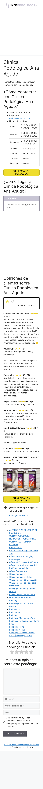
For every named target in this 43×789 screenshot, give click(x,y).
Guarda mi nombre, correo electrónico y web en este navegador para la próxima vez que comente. (22, 722)
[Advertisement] (21, 33)
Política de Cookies (31, 745)
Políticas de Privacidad (13, 745)
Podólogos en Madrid (18, 515)
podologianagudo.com (19, 118)
